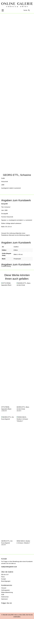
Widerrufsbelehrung (7, 592)
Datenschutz (5, 597)
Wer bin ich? (5, 574)
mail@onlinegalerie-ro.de (9, 566)
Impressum (4, 599)
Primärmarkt (17, 258)
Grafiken (16, 246)
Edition (16, 250)
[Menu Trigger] (2, 10)
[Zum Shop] (32, 10)
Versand (3, 588)
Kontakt (3, 579)
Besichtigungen (5, 581)
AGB (2, 594)
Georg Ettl (4, 203)
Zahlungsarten (5, 590)
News (3, 576)
